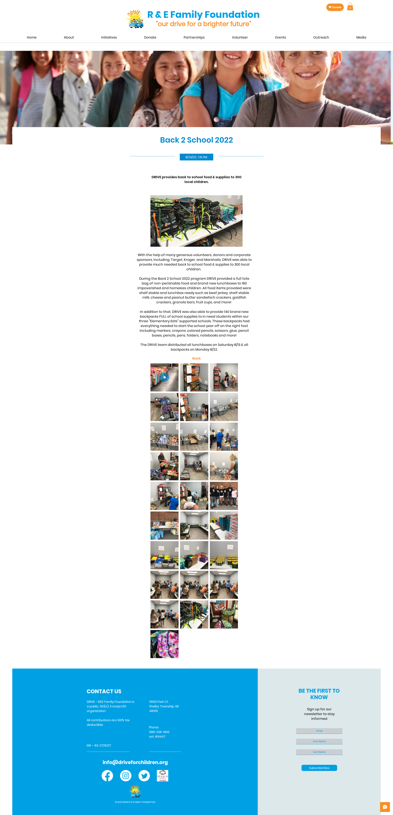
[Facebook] (107, 775)
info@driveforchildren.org (135, 762)
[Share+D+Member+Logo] (162, 775)
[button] (350, 6)
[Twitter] (144, 775)
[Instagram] (125, 775)
